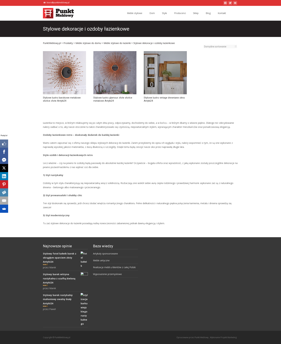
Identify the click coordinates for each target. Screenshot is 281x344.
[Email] (4, 201)
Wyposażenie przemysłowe (107, 274)
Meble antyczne (101, 260)
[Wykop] (4, 192)
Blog (208, 13)
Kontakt (222, 13)
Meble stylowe (134, 13)
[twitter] (230, 3)
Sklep (196, 13)
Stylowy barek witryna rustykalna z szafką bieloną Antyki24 (59, 278)
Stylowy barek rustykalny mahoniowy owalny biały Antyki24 (58, 299)
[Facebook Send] (4, 160)
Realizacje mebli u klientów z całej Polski (114, 267)
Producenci (180, 13)
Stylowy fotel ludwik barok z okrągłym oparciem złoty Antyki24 (59, 257)
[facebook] (225, 3)
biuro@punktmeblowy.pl (58, 2)
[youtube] (235, 3)
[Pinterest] (4, 184)
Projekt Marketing (229, 337)
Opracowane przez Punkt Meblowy (192, 337)
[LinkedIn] (4, 176)
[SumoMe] (4, 209)
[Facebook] (4, 152)
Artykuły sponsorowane (105, 253)
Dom (152, 13)
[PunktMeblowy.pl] (56, 12)
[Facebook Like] (4, 144)
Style (164, 13)
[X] (4, 168)
